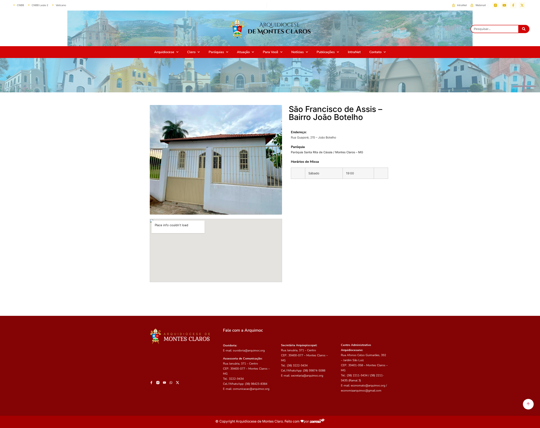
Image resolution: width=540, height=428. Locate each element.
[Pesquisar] (523, 29)
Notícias (297, 52)
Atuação (243, 52)
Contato (375, 52)
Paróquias (216, 52)
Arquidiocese (164, 52)
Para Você (270, 52)
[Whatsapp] (171, 382)
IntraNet (354, 52)
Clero (191, 52)
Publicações (326, 52)
